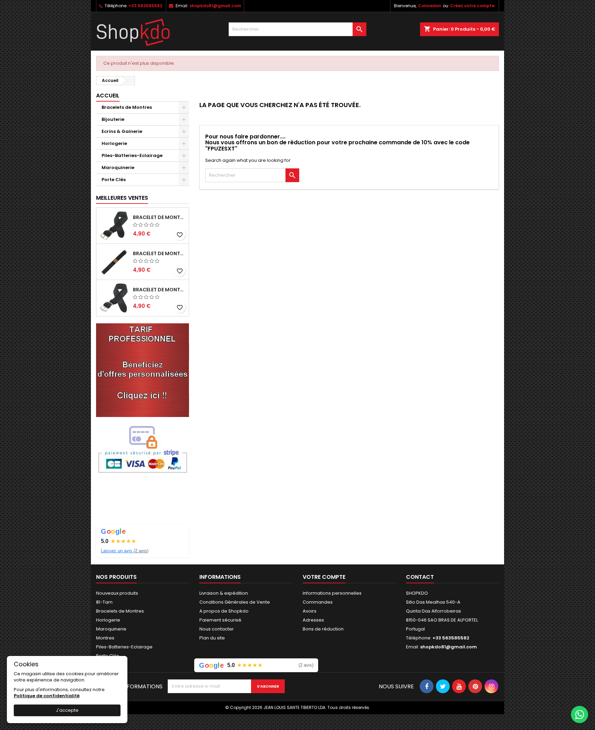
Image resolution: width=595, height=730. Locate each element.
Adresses (313, 620)
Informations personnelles (332, 593)
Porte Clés (114, 179)
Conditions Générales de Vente (234, 602)
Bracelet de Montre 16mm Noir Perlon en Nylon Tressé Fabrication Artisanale (159, 217)
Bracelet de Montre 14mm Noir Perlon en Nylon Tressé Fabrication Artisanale (159, 289)
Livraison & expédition (223, 593)
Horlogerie (114, 143)
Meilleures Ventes (122, 198)
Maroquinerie (118, 167)
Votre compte (324, 577)
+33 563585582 (145, 6)
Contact (420, 577)
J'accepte (67, 710)
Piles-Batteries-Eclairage (132, 155)
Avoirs (309, 611)
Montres (105, 638)
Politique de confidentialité (47, 695)
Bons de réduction (323, 629)
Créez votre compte (472, 6)
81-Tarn (104, 602)
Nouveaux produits (117, 593)
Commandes (318, 602)
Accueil (107, 96)
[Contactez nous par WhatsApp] (579, 714)
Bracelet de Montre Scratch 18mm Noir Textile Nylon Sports (159, 253)
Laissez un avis (124, 550)
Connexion (429, 6)
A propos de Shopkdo (224, 611)
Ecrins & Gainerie (122, 131)
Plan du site (212, 638)
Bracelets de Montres (127, 107)
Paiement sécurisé (220, 620)
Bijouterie (113, 119)
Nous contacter (216, 629)
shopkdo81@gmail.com (215, 6)
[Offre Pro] (142, 369)
